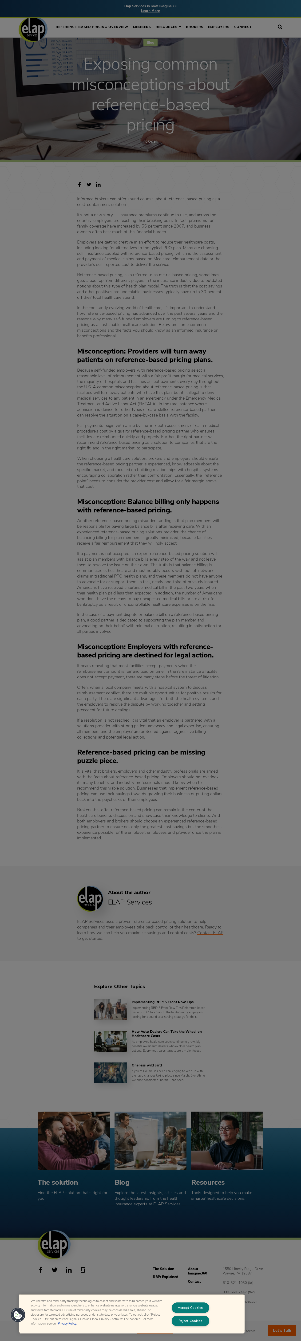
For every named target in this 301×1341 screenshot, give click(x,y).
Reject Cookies (190, 1320)
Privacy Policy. (67, 1324)
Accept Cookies (190, 1307)
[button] (18, 1314)
